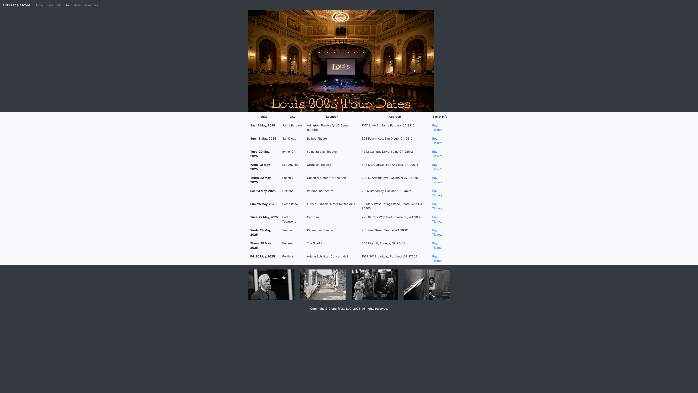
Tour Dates (73, 5)
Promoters (90, 5)
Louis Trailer (54, 5)
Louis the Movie (16, 5)
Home (39, 5)
